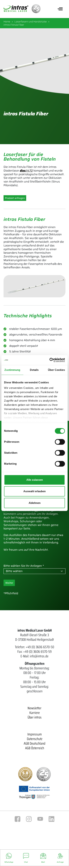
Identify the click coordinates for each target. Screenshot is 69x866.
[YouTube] (40, 818)
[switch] (60, 442)
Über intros (35, 717)
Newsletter (34, 708)
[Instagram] (29, 818)
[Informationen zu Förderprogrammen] (34, 792)
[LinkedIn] (51, 818)
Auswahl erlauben (34, 491)
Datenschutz (34, 739)
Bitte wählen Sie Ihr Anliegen (23, 566)
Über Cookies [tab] (56, 369)
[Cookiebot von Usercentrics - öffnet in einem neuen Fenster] (49, 360)
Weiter (9, 583)
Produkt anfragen (15, 198)
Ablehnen (35, 502)
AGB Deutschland (34, 743)
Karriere (34, 712)
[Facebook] (17, 818)
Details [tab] (34, 369)
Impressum (34, 734)
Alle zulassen (34, 479)
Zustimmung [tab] (12, 369)
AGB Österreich (34, 748)
